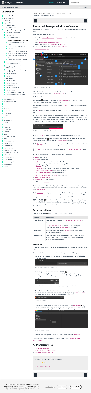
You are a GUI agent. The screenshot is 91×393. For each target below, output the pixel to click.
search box (40, 135)
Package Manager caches (13, 87)
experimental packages (58, 93)
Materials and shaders (10, 141)
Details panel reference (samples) (17, 53)
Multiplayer (7, 108)
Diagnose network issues (13, 97)
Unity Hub (77, 334)
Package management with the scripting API (14, 66)
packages (44, 38)
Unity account (77, 305)
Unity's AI (6, 104)
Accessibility (7, 129)
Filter (38, 115)
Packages (8, 76)
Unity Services (8, 159)
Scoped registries (10, 90)
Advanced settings (62, 140)
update (49, 175)
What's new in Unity (9, 18)
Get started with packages (13, 32)
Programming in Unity (10, 150)
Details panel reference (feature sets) (17, 56)
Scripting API (61, 2)
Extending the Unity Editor (11, 152)
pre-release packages (55, 225)
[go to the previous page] (35, 20)
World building (8, 120)
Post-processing (8, 148)
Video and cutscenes (9, 136)
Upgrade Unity (8, 23)
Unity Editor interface (10, 27)
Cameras (6, 118)
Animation (7, 131)
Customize (39, 168)
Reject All (62, 387)
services (46, 182)
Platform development (10, 111)
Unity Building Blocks (9, 25)
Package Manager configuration (15, 92)
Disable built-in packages (42, 49)
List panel (10, 48)
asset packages (62, 46)
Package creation (10, 80)
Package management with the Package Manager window (14, 62)
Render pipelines (8, 145)
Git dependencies (10, 85)
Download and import (41, 175)
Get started (7, 20)
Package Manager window (13, 37)
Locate (36, 162)
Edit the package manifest (43, 172)
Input (5, 125)
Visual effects (8, 143)
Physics (6, 122)
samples (59, 38)
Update (37, 159)
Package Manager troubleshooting (15, 94)
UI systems (7, 127)
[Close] (83, 387)
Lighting (6, 138)
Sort (38, 110)
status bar (40, 193)
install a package (64, 100)
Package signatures (11, 83)
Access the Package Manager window (16, 43)
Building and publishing (10, 157)
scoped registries (64, 227)
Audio (5, 134)
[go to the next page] (85, 20)
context (66, 105)
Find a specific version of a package (17, 59)
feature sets (50, 38)
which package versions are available (48, 42)
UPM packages (53, 44)
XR (4, 106)
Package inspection (11, 73)
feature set (77, 149)
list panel (39, 144)
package (70, 149)
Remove (38, 166)
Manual (51, 2)
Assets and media (9, 99)
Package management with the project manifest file (17, 70)
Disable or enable (39, 179)
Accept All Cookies (75, 387)
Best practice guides (9, 162)
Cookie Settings (50, 387)
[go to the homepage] (14, 2)
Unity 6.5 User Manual (10, 16)
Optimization (7, 155)
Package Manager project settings (71, 220)
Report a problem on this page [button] (43, 366)
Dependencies (10, 35)
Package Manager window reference (18, 40)
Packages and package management (14, 30)
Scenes (6, 115)
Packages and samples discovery (17, 46)
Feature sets (9, 78)
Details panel (41, 189)
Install (36, 157)
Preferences (67, 230)
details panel (40, 149)
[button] (2, 16)
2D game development (10, 101)
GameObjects (7, 113)
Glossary (6, 166)
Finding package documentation (44, 352)
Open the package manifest (44, 170)
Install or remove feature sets (43, 177)
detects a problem (80, 292)
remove (55, 175)
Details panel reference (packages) (17, 51)
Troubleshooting (8, 164)
